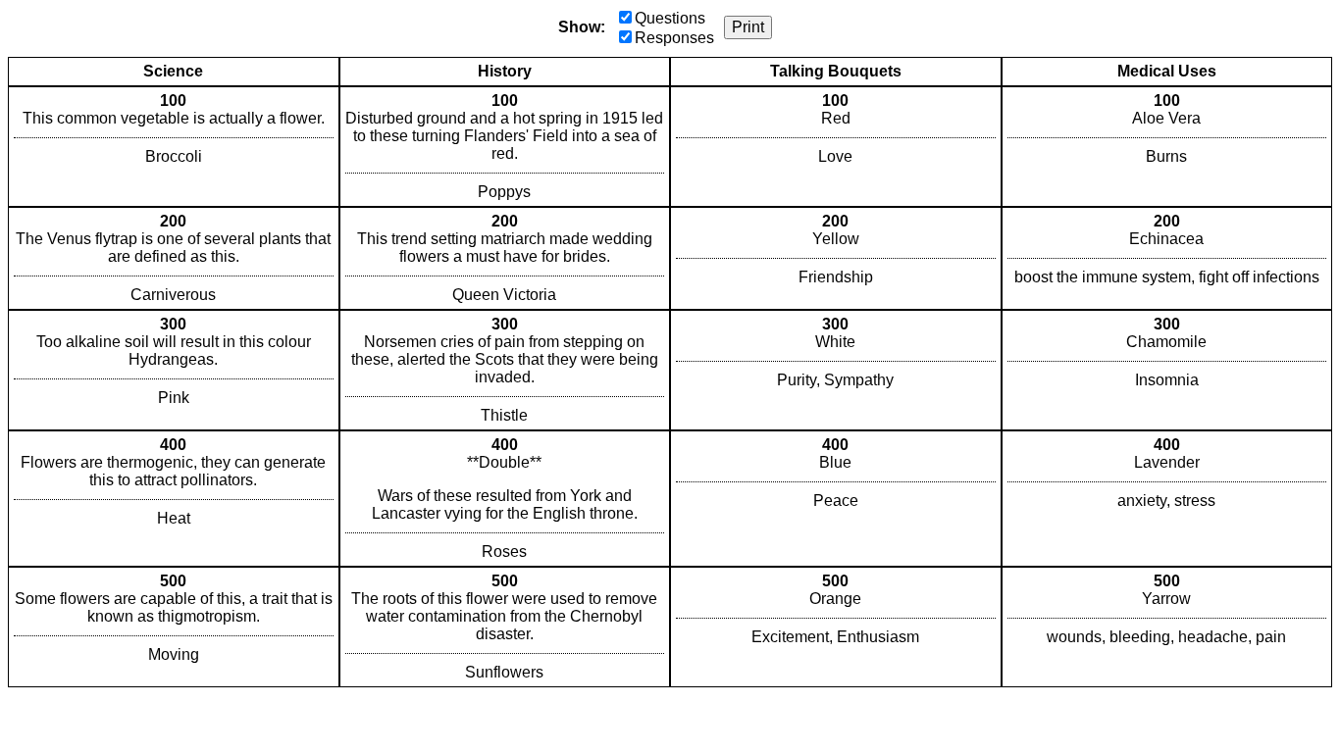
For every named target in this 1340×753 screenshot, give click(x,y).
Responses (674, 37)
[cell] (173, 146)
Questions (670, 18)
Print (748, 27)
